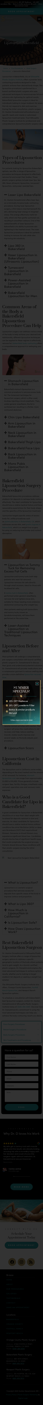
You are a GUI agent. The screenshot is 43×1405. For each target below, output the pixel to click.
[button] (37, 683)
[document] (21, 702)
